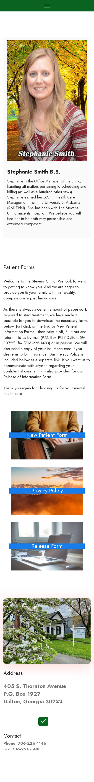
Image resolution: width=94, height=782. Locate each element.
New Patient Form (47, 435)
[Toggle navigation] (47, 6)
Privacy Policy (47, 491)
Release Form (47, 546)
